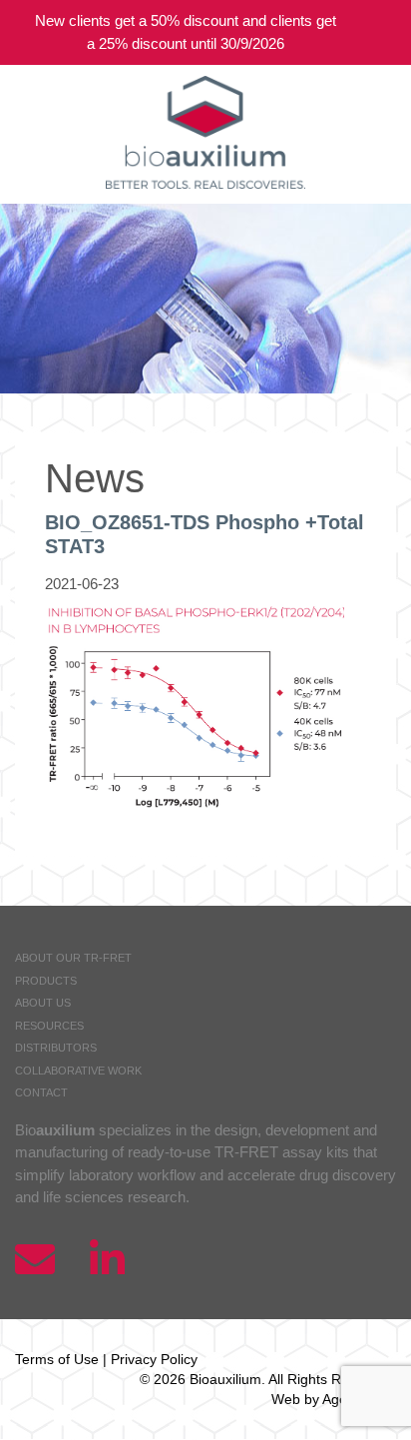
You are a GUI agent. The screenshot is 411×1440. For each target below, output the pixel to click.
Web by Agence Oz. (333, 1399)
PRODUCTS (46, 981)
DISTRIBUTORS (56, 1048)
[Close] (381, 32)
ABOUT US (43, 1003)
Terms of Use (57, 1359)
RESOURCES (49, 1026)
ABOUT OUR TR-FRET (73, 958)
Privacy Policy (154, 1359)
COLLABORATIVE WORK (78, 1071)
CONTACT (41, 1092)
